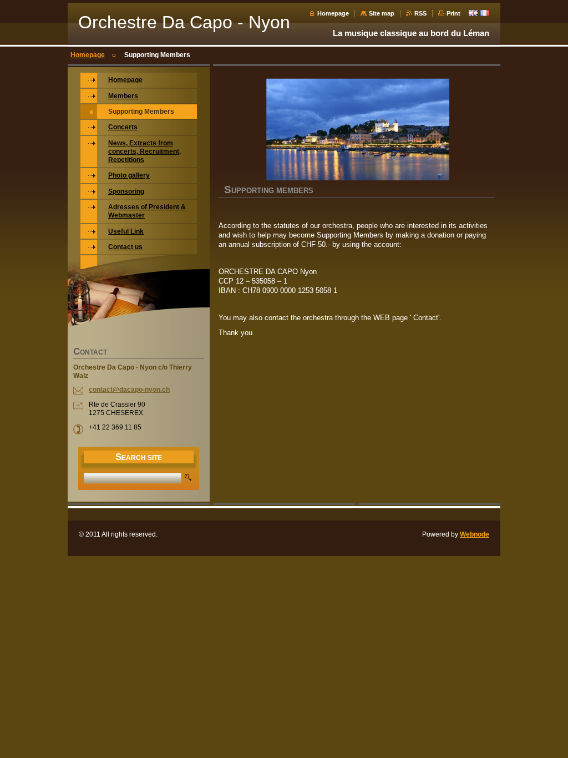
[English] (473, 12)
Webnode (474, 534)
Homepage (333, 13)
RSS (420, 13)
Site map (381, 13)
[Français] (484, 12)
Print (453, 13)
